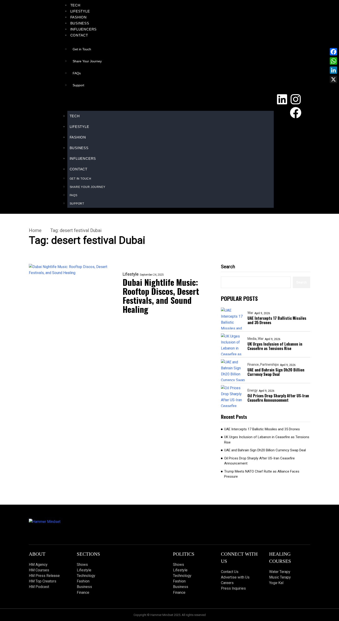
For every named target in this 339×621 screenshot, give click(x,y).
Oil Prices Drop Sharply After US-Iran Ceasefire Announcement (278, 397)
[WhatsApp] (333, 61)
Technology (86, 575)
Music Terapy (280, 577)
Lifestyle (80, 11)
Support (78, 85)
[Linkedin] (282, 99)
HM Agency (38, 564)
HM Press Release (44, 575)
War (250, 312)
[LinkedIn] (333, 70)
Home (35, 230)
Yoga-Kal (276, 583)
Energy (252, 390)
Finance (253, 364)
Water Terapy (279, 572)
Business (79, 23)
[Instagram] (295, 99)
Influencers (83, 29)
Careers (227, 583)
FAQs (77, 73)
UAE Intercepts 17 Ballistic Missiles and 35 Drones (276, 320)
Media (251, 338)
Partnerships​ (269, 364)
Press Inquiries (233, 588)
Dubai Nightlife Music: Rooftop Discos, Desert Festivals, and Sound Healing (161, 295)
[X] (333, 79)
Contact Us (229, 572)
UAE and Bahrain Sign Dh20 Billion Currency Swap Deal (275, 372)
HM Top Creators (42, 581)
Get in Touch (82, 49)
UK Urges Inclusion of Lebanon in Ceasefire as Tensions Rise (274, 346)
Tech (75, 5)
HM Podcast (39, 587)
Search (228, 266)
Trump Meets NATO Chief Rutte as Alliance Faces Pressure (261, 474)
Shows (82, 564)
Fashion (78, 17)
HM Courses (39, 570)
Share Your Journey (87, 61)
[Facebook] (295, 112)
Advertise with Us (235, 577)
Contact (79, 35)
